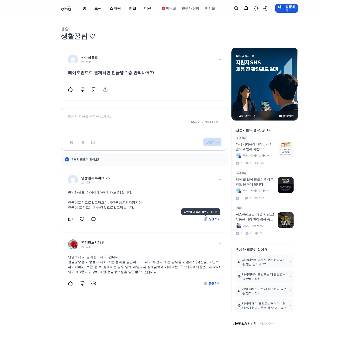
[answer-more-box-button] (219, 179)
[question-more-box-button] (219, 60)
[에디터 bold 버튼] (71, 142)
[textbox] (144, 113)
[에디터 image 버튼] (93, 142)
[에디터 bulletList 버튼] (82, 142)
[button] (219, 60)
